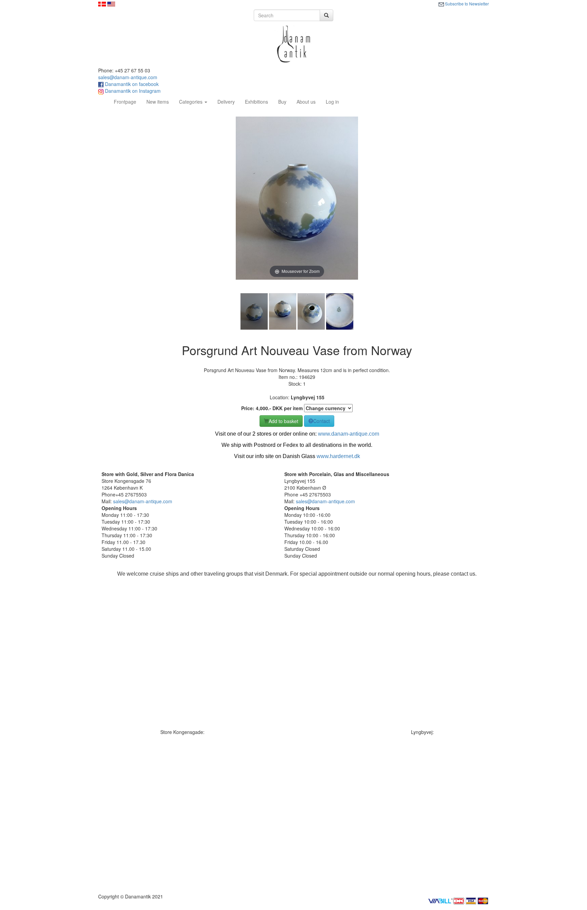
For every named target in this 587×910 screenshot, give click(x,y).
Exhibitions (256, 101)
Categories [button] (191, 101)
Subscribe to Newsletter (466, 3)
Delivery (226, 101)
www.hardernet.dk (338, 456)
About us (306, 101)
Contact (321, 421)
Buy (282, 101)
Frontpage (127, 101)
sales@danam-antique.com (127, 77)
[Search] (326, 15)
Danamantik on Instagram (132, 90)
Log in (332, 101)
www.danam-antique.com (348, 434)
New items (157, 101)
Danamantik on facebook (131, 84)
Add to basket (283, 421)
